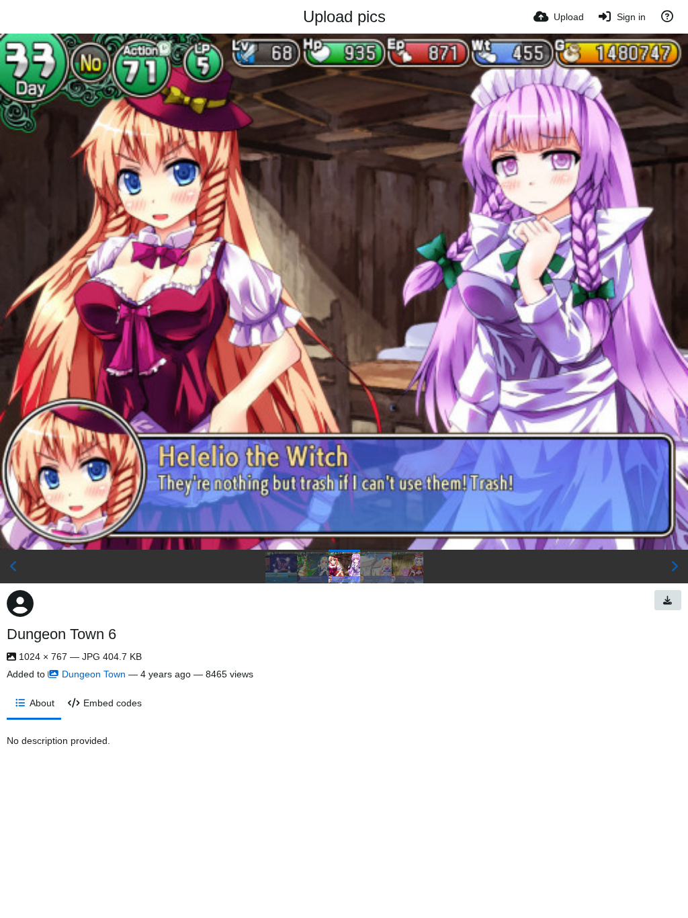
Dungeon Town (94, 674)
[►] (674, 566)
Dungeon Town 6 (61, 634)
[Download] (667, 600)
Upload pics (344, 16)
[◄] (13, 566)
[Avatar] (20, 603)
